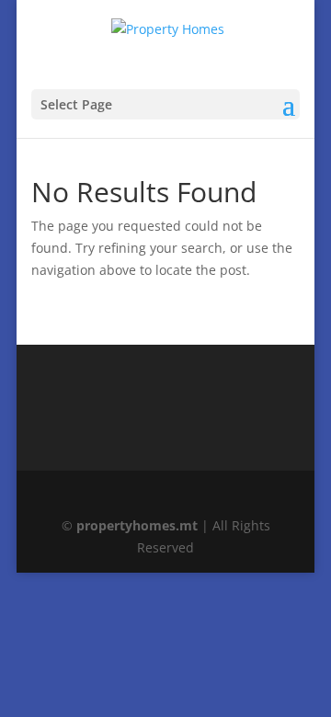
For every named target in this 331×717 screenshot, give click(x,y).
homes (137, 525)
